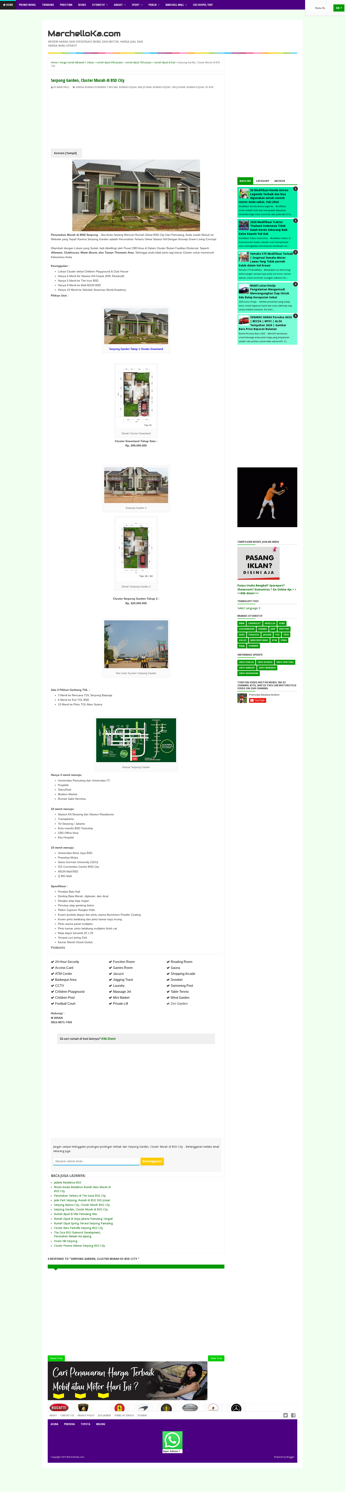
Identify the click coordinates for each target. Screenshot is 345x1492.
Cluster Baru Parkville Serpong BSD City (78, 1228)
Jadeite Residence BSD (67, 1182)
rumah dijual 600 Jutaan (135, 87)
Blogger (290, 1457)
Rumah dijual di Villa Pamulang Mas (75, 1214)
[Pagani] (190, 1409)
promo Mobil (27, 5)
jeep (273, 629)
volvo (243, 640)
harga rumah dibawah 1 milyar (97, 87)
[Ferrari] (120, 1410)
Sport (136, 5)
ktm (274, 640)
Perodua (69, 1424)
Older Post (216, 1358)
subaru (262, 629)
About (53, 1415)
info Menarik (267, 668)
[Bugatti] (59, 1410)
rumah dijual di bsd (200, 87)
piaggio (254, 634)
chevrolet (254, 623)
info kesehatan (248, 673)
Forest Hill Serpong (65, 1241)
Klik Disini (108, 1038)
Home (9, 5)
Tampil (71, 153)
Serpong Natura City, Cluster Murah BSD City (82, 1204)
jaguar (267, 634)
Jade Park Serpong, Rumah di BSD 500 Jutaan (82, 1200)
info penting (285, 662)
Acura (54, 1424)
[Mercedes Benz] (236, 1410)
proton (284, 629)
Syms (284, 640)
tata (286, 634)
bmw (241, 623)
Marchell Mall (175, 5)
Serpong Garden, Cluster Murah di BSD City (81, 1209)
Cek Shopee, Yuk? (203, 5)
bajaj (242, 646)
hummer (253, 646)
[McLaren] (143, 1410)
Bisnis (82, 5)
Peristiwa (66, 5)
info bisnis (265, 662)
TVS (277, 634)
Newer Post (56, 1358)
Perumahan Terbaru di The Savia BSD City (80, 1195)
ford (282, 623)
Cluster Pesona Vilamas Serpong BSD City (79, 1245)
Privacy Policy (85, 1415)
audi (242, 634)
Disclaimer (104, 1415)
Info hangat (247, 668)
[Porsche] (213, 1410)
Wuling (100, 1424)
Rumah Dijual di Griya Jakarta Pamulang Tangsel (83, 1218)
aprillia (270, 623)
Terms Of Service (124, 1415)
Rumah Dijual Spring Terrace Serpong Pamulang (83, 1223)
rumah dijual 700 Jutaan (169, 87)
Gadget (118, 5)
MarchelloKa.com (84, 33)
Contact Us (100, 1414)
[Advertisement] (136, 119)
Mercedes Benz (259, 640)
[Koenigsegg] (166, 1411)
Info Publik (246, 662)
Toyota (85, 1424)
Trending (48, 5)
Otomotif (98, 5)
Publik (153, 5)
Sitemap (142, 1415)
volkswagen (246, 629)
